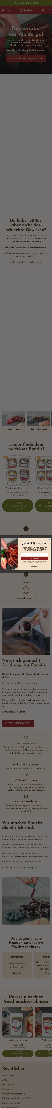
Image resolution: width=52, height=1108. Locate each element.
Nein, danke (34, 566)
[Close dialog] (49, 540)
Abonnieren (34, 558)
